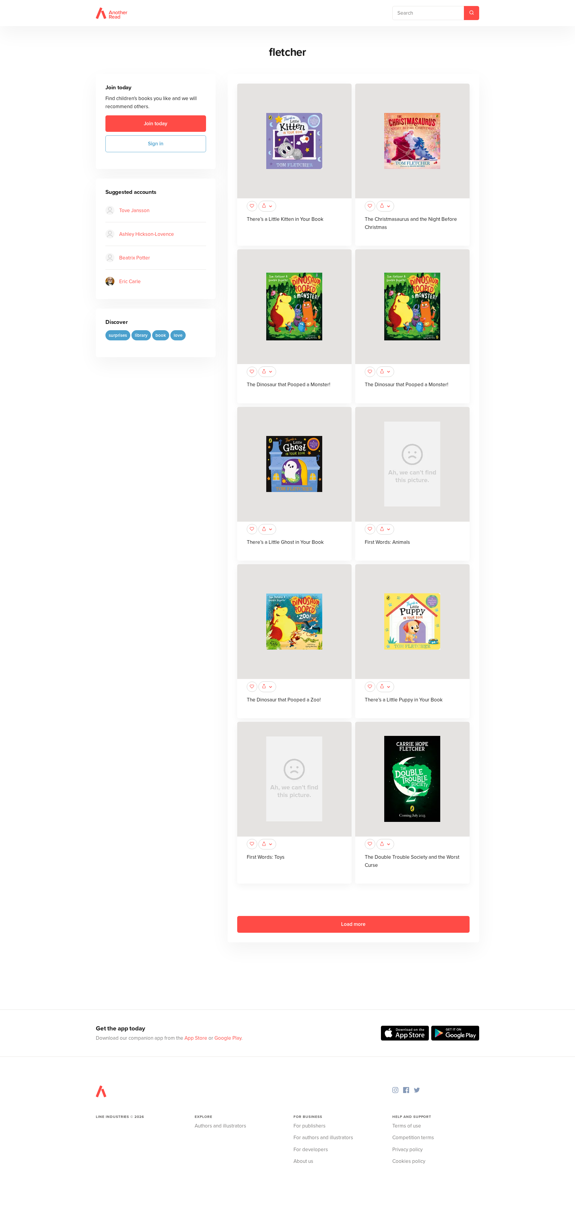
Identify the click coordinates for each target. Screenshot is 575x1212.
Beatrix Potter (134, 258)
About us (303, 1161)
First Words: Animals (387, 542)
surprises (118, 335)
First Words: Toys (266, 857)
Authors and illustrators (220, 1126)
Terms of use (406, 1126)
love (178, 335)
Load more (353, 924)
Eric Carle (130, 281)
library (141, 335)
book (160, 335)
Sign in (156, 144)
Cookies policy (408, 1161)
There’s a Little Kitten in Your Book (285, 219)
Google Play (227, 1038)
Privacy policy (407, 1149)
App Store (195, 1038)
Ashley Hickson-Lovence (146, 234)
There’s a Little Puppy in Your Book (404, 700)
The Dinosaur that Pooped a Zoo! (284, 700)
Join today (155, 123)
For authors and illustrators (323, 1137)
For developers (310, 1149)
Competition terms (413, 1137)
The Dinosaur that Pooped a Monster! (288, 384)
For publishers (309, 1126)
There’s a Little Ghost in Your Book (285, 542)
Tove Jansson (134, 210)
